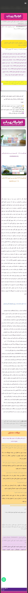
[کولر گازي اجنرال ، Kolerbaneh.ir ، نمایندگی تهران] (14, 19)
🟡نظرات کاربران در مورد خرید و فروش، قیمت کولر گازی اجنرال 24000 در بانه (13, 107)
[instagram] (2, 590)
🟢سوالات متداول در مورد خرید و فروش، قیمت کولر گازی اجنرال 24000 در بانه (12, 110)
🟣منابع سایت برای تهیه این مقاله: (16, 113)
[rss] (6, 588)
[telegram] (3, 590)
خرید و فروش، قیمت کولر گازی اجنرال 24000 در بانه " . (15, 512)
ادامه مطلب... (23, 421)
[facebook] (2, 588)
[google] (5, 588)
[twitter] (3, 588)
